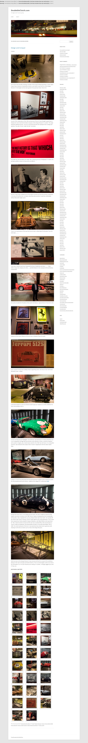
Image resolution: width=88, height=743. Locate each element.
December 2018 (63, 115)
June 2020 (62, 100)
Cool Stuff (62, 263)
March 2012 (62, 227)
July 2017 (61, 135)
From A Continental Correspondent (67, 269)
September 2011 (63, 236)
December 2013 (63, 192)
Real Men (62, 291)
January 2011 (62, 250)
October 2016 (62, 148)
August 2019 (62, 105)
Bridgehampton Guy (64, 261)
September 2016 (63, 150)
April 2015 (62, 171)
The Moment (62, 304)
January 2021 (62, 94)
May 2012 (62, 223)
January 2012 (62, 230)
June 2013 (62, 202)
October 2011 (62, 235)
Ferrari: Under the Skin (22, 725)
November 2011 (63, 233)
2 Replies (13, 51)
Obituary (61, 284)
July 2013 (61, 200)
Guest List (62, 273)
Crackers (61, 266)
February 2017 (63, 141)
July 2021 (61, 91)
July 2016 (61, 153)
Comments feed (63, 322)
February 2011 (63, 248)
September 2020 (63, 97)
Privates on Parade (64, 53)
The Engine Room (63, 299)
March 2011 (62, 246)
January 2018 (62, 132)
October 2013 (62, 196)
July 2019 (61, 107)
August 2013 (62, 199)
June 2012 (62, 222)
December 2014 (63, 177)
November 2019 (63, 104)
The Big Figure (63, 294)
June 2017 (62, 136)
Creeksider (62, 268)
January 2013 (62, 210)
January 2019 (62, 114)
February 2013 (63, 209)
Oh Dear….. (62, 286)
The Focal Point (63, 300)
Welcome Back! (63, 55)
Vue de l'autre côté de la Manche (66, 310)
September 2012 (63, 217)
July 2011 (61, 240)
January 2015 (62, 176)
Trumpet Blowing (63, 307)
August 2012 (62, 218)
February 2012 (63, 228)
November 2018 (63, 117)
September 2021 (63, 89)
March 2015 (62, 173)
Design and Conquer (18, 48)
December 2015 (63, 164)
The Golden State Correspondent (66, 302)
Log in (61, 318)
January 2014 (62, 191)
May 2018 (62, 125)
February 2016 (63, 161)
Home (12, 16)
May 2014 (62, 184)
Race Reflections (63, 287)
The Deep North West (64, 297)
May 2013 (62, 204)
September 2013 (63, 197)
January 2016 (62, 163)
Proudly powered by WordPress (17, 737)
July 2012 (61, 220)
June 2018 (62, 123)
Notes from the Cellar (25, 723)
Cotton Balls (62, 264)
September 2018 (63, 120)
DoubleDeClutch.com (20, 10)
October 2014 (62, 181)
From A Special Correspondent (66, 271)
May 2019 (62, 109)
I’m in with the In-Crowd (65, 50)
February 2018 (63, 130)
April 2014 (62, 186)
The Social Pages (63, 305)
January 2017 (62, 143)
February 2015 (63, 174)
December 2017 (63, 133)
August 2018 (62, 122)
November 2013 (63, 194)
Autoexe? (68, 68)
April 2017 (62, 138)
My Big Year (62, 279)
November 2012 (63, 214)
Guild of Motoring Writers (32, 725)
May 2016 (62, 156)
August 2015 (62, 168)
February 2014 (63, 189)
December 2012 (63, 212)
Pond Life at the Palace (64, 56)
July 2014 (61, 182)
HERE (48, 481)
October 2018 (62, 118)
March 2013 (62, 207)
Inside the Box (63, 274)
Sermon (61, 292)
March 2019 (62, 110)
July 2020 (61, 99)
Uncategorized (63, 309)
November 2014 (63, 179)
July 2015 (61, 169)
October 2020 (62, 96)
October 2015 (62, 166)
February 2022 (63, 87)
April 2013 (62, 205)
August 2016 (62, 151)
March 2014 (62, 187)
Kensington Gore (63, 276)
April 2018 (62, 127)
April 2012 (62, 225)
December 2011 (63, 232)
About (17, 16)
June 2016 (62, 155)
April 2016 (62, 158)
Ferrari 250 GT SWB (49, 723)
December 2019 (63, 102)
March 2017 (62, 140)
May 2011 (62, 243)
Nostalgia (62, 281)
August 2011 (62, 238)
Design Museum (38, 723)
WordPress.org (63, 323)
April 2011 (62, 245)
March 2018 (62, 128)
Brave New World (63, 259)
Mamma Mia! (62, 277)
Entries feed (62, 320)
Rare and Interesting (64, 289)
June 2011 (62, 241)
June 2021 (62, 92)
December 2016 (63, 145)
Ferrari (43, 723)
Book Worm (62, 258)
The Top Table (63, 51)
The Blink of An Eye (64, 296)
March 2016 (62, 159)
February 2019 (63, 112)
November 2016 (63, 146)
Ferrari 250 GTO (14, 725)
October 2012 (62, 215)
